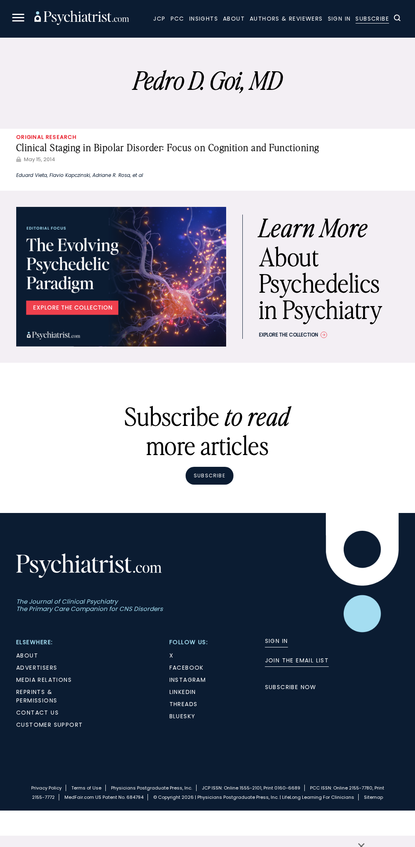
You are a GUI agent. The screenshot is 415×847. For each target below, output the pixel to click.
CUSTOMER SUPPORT (49, 725)
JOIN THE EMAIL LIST (297, 660)
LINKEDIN (182, 692)
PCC (177, 19)
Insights (203, 19)
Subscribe (372, 19)
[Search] (397, 19)
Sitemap (373, 797)
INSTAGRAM (187, 680)
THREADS (183, 704)
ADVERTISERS (36, 668)
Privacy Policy (46, 788)
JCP (159, 19)
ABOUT (27, 655)
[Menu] (18, 19)
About (234, 19)
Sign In (339, 19)
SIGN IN (276, 641)
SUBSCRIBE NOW (291, 687)
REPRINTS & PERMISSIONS (36, 696)
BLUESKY (182, 716)
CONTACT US (37, 713)
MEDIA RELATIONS (44, 680)
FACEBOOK (186, 668)
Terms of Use (86, 788)
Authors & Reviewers (286, 19)
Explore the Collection (288, 334)
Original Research (46, 137)
